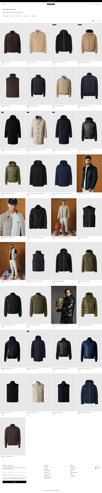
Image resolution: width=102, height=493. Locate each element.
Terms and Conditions (14, 477)
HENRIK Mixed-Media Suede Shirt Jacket (84, 193)
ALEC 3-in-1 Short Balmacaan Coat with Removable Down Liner (36, 193)
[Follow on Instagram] (98, 467)
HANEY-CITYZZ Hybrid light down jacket (7, 456)
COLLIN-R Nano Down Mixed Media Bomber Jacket (60, 368)
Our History (46, 467)
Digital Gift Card (73, 467)
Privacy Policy (20, 477)
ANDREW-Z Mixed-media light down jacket (7, 368)
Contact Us (72, 477)
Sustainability (46, 469)
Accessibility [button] (46, 475)
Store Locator (72, 475)
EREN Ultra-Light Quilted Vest (82, 237)
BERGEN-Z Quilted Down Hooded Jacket (84, 412)
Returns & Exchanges (73, 472)
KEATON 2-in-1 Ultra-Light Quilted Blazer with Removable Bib (36, 237)
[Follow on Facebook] (95, 467)
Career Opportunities (47, 473)
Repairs (71, 473)
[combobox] (4, 474)
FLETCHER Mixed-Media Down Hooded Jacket (85, 149)
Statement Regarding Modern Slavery (47, 478)
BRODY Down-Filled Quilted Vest (6, 412)
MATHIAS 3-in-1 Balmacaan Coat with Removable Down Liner (10, 149)
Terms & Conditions (47, 470)
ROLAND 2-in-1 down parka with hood (32, 368)
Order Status (72, 469)
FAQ (71, 470)
